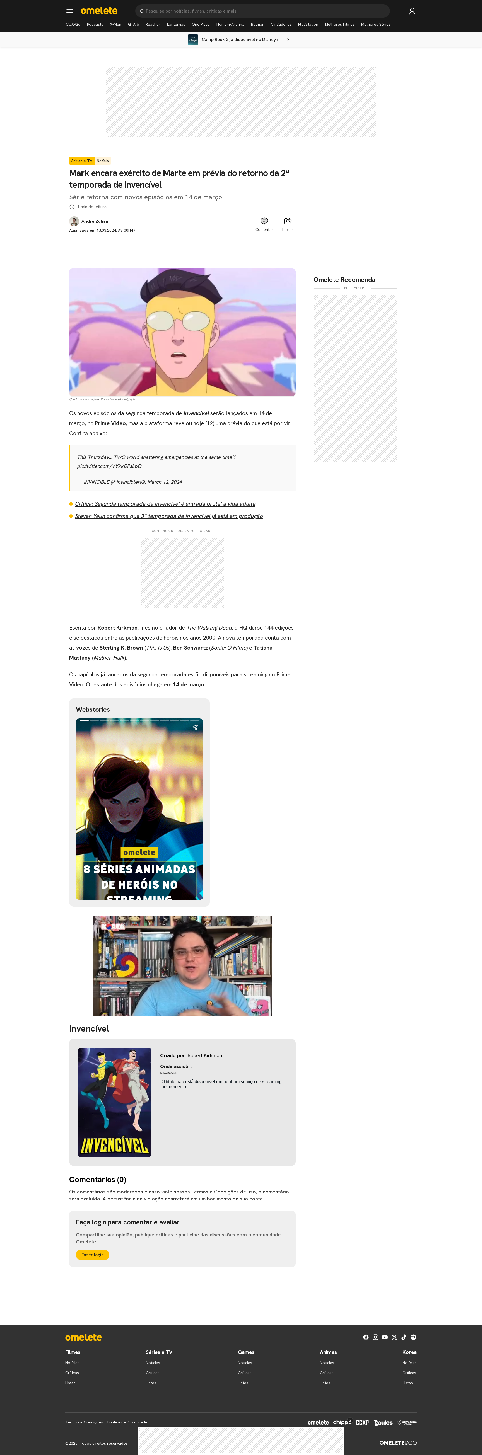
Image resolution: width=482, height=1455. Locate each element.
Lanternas (176, 24)
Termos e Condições (84, 1422)
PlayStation (308, 24)
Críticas (72, 1372)
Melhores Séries (376, 24)
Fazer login (92, 1255)
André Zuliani (95, 221)
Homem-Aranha (230, 24)
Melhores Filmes (340, 24)
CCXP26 (73, 24)
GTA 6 (133, 24)
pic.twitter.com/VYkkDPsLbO (109, 466)
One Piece (201, 24)
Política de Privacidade (127, 1422)
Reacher (153, 24)
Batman (257, 24)
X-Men (115, 24)
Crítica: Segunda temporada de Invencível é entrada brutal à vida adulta (165, 503)
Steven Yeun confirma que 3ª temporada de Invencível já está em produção (169, 516)
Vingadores (281, 24)
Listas (70, 1382)
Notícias (72, 1362)
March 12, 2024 (164, 482)
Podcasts (95, 24)
